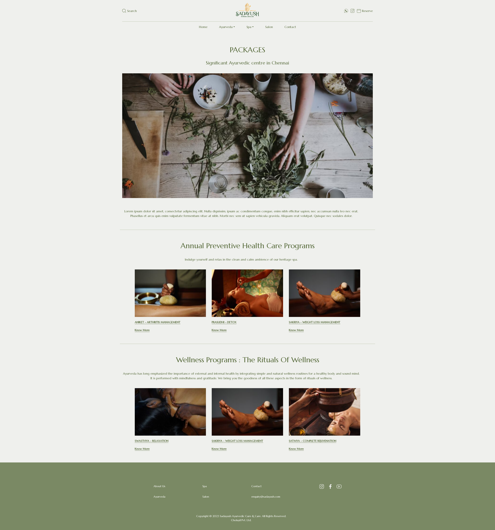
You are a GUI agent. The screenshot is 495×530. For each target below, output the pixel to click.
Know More (142, 330)
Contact (290, 27)
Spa (249, 27)
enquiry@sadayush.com (265, 496)
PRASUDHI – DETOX (224, 322)
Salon (269, 27)
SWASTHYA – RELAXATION (151, 441)
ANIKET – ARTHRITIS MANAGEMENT (157, 322)
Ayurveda (226, 27)
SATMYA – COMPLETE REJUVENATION (312, 441)
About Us (159, 486)
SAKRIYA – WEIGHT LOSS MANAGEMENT (314, 322)
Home (203, 27)
